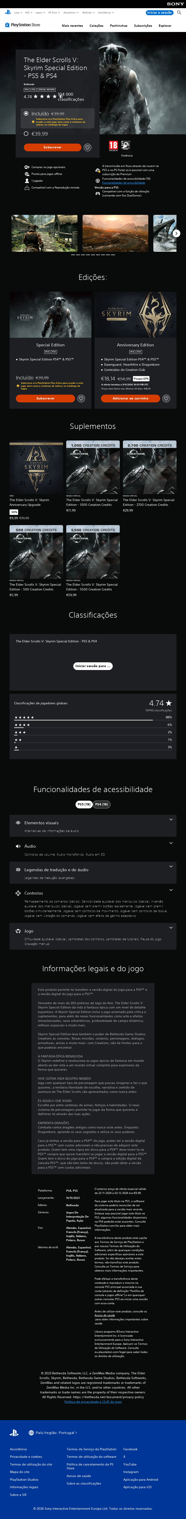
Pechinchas (118, 26)
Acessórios (70, 12)
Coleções (96, 26)
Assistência (104, 12)
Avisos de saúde (105, 1315)
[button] (123, 183)
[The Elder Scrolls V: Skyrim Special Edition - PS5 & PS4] (45, 233)
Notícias (87, 12)
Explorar (165, 26)
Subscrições (143, 26)
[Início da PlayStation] (8, 12)
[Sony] (175, 7)
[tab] (84, 804)
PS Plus (53, 12)
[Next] (176, 233)
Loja (16, 12)
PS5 (27, 12)
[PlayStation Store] (24, 24)
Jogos (39, 12)
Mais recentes (72, 26)
